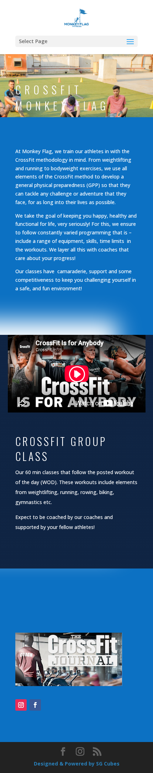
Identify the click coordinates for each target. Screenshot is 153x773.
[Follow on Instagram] (21, 705)
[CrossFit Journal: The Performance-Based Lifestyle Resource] (68, 684)
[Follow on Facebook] (35, 705)
